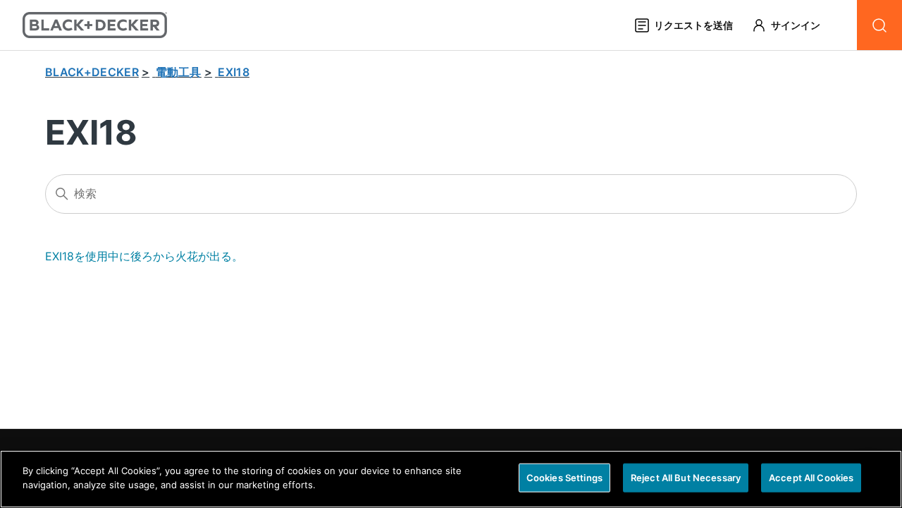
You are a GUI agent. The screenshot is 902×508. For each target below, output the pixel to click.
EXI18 (233, 72)
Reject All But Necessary (686, 477)
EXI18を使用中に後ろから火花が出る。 (144, 256)
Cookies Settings (564, 477)
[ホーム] (95, 25)
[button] (792, 25)
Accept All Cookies (811, 477)
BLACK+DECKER (92, 72)
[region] (451, 479)
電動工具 (179, 72)
